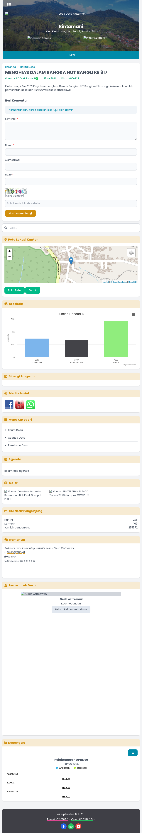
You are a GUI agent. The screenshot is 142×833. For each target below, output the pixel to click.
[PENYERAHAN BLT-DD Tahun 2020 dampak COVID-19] (87, 43)
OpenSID (132, 281)
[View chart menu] (133, 315)
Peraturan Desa (18, 445)
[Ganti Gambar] (14, 195)
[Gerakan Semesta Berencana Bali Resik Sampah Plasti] (31, 43)
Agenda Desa (16, 438)
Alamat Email (13, 159)
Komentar (11, 118)
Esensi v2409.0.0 (57, 819)
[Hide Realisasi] (80, 768)
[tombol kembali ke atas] (134, 825)
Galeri (13, 483)
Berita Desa (27, 67)
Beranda (10, 67)
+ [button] (9, 251)
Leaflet (106, 281)
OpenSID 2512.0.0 (82, 819)
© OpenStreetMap (118, 281)
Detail (32, 290)
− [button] (9, 256)
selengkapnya (16, 548)
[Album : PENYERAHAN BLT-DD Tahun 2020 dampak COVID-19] (71, 495)
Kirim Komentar (19, 213)
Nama (9, 145)
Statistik (16, 304)
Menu (72, 55)
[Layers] (131, 253)
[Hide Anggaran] (63, 768)
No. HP (9, 174)
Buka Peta (14, 290)
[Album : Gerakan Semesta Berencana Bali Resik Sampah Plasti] (26, 495)
